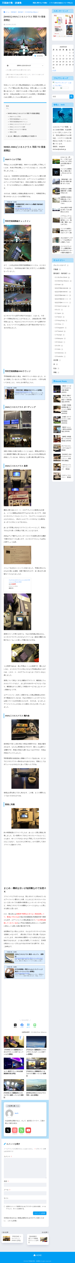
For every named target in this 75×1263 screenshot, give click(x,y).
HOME (39, 1255)
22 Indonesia (60, 353)
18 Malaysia (60, 338)
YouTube (28, 1133)
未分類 (56, 360)
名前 (6, 1181)
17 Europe (59, 335)
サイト (6, 1198)
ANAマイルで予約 (15, 116)
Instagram (14, 1133)
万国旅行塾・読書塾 (12, 2)
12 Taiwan (59, 317)
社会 (56, 368)
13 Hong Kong (61, 320)
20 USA (58, 345)
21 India (58, 349)
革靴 (56, 372)
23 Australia (60, 356)
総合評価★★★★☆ (63, 291)
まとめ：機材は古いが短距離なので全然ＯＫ (22, 136)
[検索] (71, 97)
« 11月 (54, 70)
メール (7, 1190)
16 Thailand (60, 331)
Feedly (21, 1133)
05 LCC (58, 309)
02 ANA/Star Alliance (38, 1032)
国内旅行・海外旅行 (61, 273)
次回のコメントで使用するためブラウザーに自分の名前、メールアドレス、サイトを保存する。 (26, 1207)
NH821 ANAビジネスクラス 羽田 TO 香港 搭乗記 (24, 113)
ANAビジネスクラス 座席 (17, 127)
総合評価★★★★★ (63, 288)
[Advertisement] (17, 348)
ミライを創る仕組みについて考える (61, 3)
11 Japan (59, 313)
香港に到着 (13, 132)
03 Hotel (59, 284)
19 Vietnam (60, 342)
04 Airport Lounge (62, 306)
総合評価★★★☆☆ (63, 295)
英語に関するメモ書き (40, 3)
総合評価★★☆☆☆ (63, 299)
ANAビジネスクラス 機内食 (18, 129)
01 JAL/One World (62, 277)
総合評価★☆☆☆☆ (62, 302)
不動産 (56, 269)
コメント (8, 1156)
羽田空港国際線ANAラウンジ (19, 121)
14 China (59, 324)
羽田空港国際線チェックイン (18, 119)
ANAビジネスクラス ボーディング (20, 124)
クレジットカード (60, 265)
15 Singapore (60, 327)
